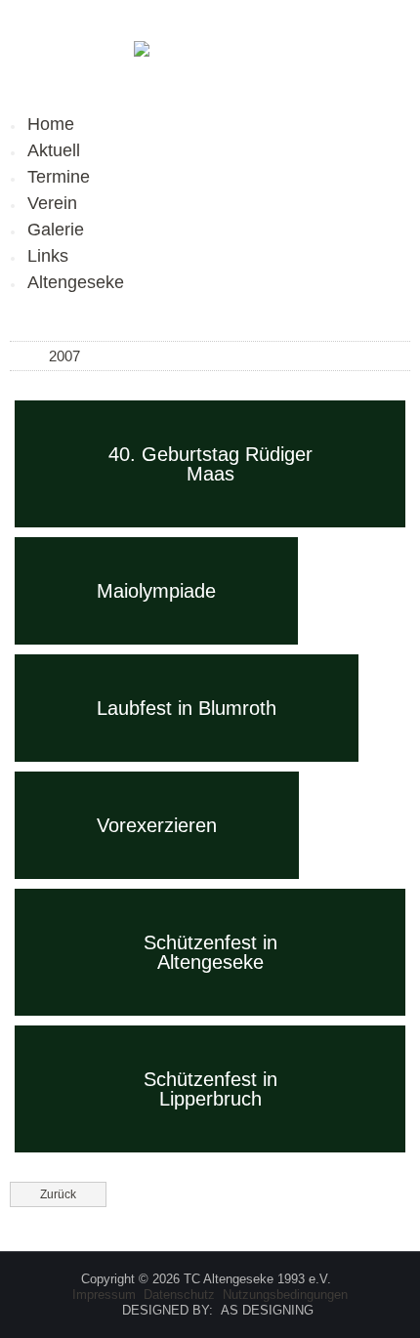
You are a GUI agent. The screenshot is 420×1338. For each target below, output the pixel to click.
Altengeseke (75, 282)
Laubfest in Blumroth (186, 708)
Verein (52, 203)
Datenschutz (179, 1294)
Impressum (104, 1294)
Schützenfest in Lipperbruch (210, 1088)
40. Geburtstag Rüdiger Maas (210, 463)
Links (47, 256)
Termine (58, 177)
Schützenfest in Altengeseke (210, 952)
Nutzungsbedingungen (285, 1294)
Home (50, 124)
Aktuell (53, 150)
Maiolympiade (156, 591)
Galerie (55, 229)
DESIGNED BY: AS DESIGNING (210, 1310)
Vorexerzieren (157, 825)
